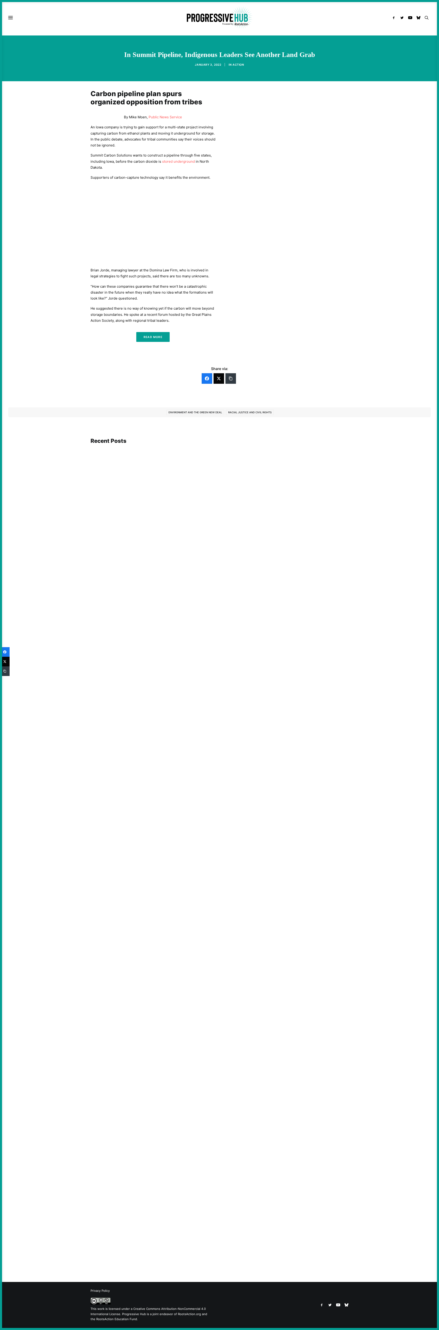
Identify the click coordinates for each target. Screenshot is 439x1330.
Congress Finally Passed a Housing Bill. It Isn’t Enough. (142, 1052)
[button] (395, 17)
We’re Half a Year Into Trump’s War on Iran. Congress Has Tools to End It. (155, 850)
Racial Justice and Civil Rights (250, 412)
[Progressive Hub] (219, 17)
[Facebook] (207, 378)
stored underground (178, 161)
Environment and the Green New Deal (195, 412)
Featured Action (112, 843)
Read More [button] (153, 337)
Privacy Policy (100, 1290)
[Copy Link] (230, 378)
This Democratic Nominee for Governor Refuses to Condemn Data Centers (157, 620)
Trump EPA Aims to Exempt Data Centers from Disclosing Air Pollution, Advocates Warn (168, 1248)
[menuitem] (395, 17)
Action (238, 64)
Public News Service (165, 117)
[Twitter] (219, 378)
